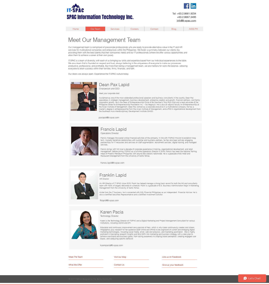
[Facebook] (186, 6)
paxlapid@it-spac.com (109, 117)
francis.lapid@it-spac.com (112, 162)
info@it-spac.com (186, 20)
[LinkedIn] (193, 6)
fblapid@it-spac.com (109, 200)
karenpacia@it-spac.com (111, 245)
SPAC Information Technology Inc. (100, 17)
